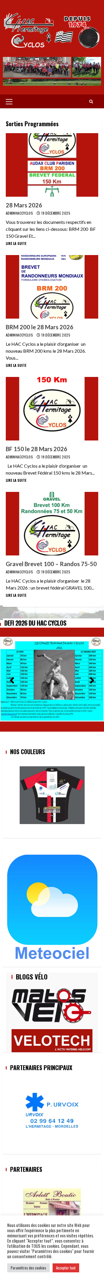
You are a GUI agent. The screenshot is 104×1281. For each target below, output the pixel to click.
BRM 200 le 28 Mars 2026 (52, 287)
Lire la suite (16, 243)
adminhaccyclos (20, 213)
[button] (12, 678)
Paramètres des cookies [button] (28, 1268)
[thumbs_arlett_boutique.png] (52, 1205)
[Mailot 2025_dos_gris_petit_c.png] (52, 795)
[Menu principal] (9, 101)
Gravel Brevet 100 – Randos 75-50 (52, 523)
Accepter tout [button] (66, 1268)
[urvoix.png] (52, 1111)
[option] (52, 676)
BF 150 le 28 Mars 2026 (52, 408)
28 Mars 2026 (52, 165)
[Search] (91, 101)
